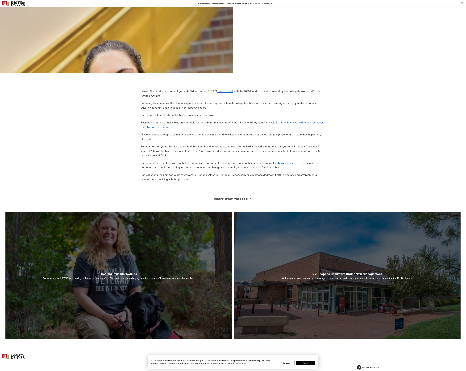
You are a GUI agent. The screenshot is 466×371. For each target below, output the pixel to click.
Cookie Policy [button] (193, 363)
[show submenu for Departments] (225, 3)
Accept (305, 363)
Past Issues (255, 3)
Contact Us (267, 3)
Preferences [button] (242, 363)
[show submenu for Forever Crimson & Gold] (248, 3)
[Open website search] (462, 3)
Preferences (285, 363)
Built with (370, 367)
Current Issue (204, 3)
